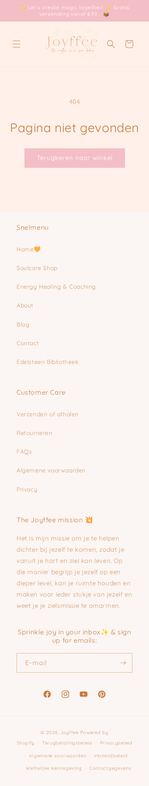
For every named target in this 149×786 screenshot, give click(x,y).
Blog (23, 324)
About (25, 305)
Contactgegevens (110, 768)
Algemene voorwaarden (51, 470)
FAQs (24, 451)
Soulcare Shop (37, 268)
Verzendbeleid (110, 756)
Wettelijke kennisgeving (54, 768)
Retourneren (35, 433)
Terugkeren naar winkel (75, 158)
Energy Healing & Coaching (56, 286)
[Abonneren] (123, 663)
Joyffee (69, 732)
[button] (16, 44)
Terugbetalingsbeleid (67, 743)
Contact (28, 343)
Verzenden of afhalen (48, 414)
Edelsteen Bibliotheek (48, 362)
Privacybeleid (116, 743)
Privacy (27, 489)
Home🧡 (29, 249)
